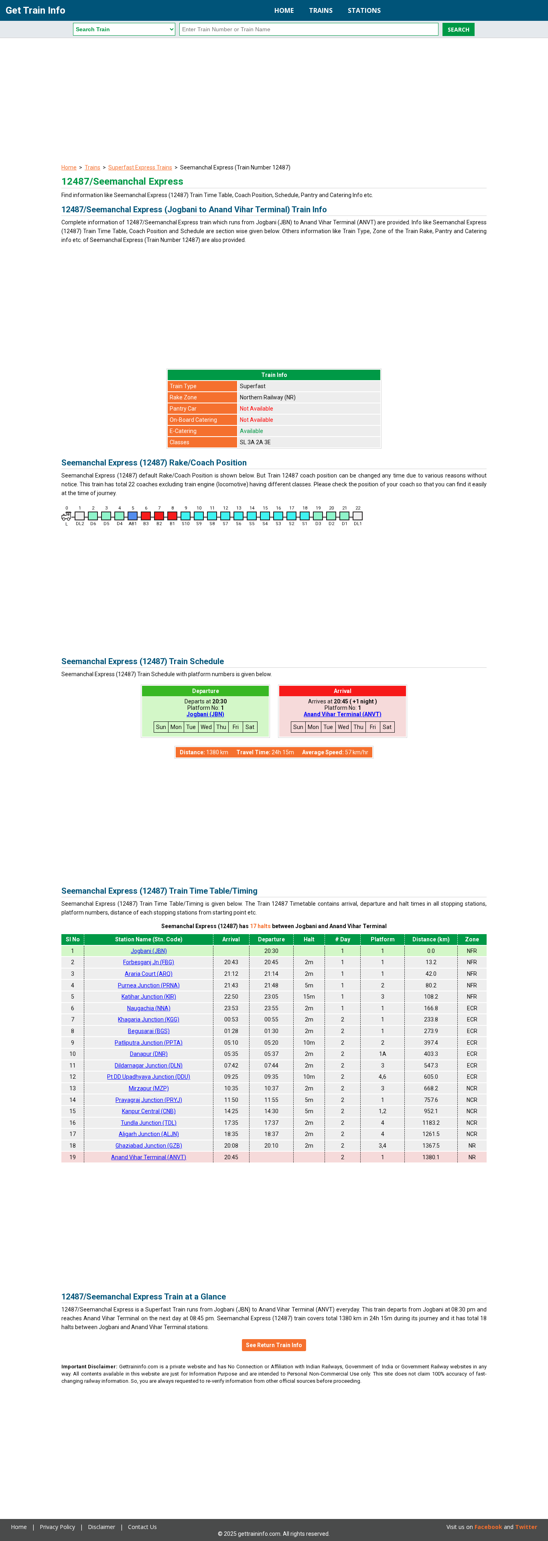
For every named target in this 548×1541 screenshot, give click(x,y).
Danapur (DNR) (149, 1054)
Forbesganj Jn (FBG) (148, 962)
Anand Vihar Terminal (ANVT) (343, 714)
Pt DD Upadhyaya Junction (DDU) (148, 1077)
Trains (321, 10)
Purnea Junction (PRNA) (149, 985)
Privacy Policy (57, 1527)
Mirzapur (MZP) (149, 1088)
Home (284, 10)
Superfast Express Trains (140, 167)
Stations (364, 10)
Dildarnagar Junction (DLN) (149, 1065)
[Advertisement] (274, 102)
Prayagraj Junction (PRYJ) (149, 1100)
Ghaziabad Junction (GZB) (149, 1145)
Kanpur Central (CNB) (149, 1111)
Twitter (526, 1527)
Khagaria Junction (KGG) (148, 1019)
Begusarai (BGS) (149, 1031)
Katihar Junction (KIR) (149, 996)
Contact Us (142, 1527)
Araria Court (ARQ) (149, 974)
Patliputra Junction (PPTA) (149, 1042)
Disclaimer (101, 1527)
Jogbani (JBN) (205, 714)
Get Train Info (35, 10)
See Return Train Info (274, 1345)
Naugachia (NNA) (148, 1008)
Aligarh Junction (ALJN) (149, 1134)
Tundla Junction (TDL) (149, 1123)
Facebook (488, 1527)
